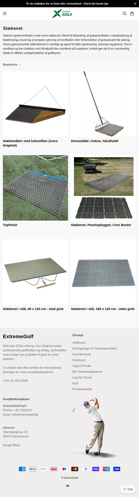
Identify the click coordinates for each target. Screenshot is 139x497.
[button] (132, 13)
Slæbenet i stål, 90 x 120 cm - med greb (33, 309)
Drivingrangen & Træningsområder (94, 348)
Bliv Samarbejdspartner (87, 371)
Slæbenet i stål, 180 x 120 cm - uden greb (102, 309)
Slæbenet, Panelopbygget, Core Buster (101, 225)
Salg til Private (81, 365)
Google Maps (11, 445)
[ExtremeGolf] (69, 13)
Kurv (75, 383)
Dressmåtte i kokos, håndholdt (94, 141)
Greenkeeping (81, 354)
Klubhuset (78, 360)
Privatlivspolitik (82, 389)
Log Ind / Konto (82, 377)
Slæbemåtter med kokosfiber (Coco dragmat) (30, 143)
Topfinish (10, 225)
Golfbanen (79, 342)
